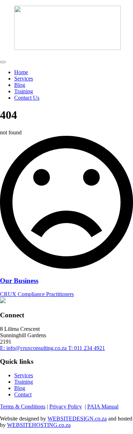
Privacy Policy (65, 407)
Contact (23, 394)
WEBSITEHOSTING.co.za (39, 425)
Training (23, 91)
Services (23, 79)
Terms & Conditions (22, 407)
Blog (19, 85)
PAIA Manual (102, 407)
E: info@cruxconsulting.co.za (34, 348)
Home (21, 72)
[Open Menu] (3, 62)
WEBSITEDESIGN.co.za (77, 419)
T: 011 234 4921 (86, 348)
